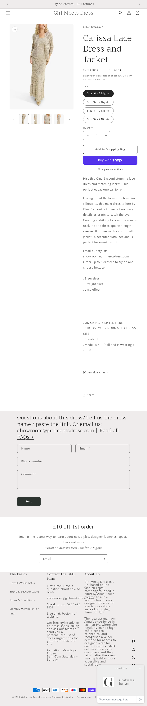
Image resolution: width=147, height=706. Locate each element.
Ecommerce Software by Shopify (56, 697)
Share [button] (90, 395)
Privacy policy (84, 697)
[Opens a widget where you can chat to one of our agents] (121, 684)
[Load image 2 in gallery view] (35, 119)
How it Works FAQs (22, 583)
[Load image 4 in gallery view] (59, 119)
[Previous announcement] (7, 4)
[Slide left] (14, 119)
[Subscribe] (103, 558)
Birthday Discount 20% (24, 591)
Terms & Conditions (22, 600)
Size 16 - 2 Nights (98, 93)
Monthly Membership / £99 (24, 611)
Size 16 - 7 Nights (98, 102)
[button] (8, 13)
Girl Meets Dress (29, 697)
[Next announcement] (139, 4)
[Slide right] (69, 119)
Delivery (127, 76)
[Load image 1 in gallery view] (24, 119)
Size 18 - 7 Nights (98, 119)
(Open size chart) (95, 372)
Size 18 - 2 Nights (98, 110)
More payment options (110, 169)
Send (29, 501)
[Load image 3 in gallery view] (47, 119)
